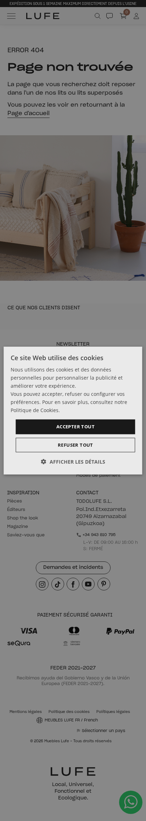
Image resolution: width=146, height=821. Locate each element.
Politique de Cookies (34, 410)
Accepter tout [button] (75, 426)
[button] (73, 462)
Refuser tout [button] (75, 445)
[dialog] (73, 410)
